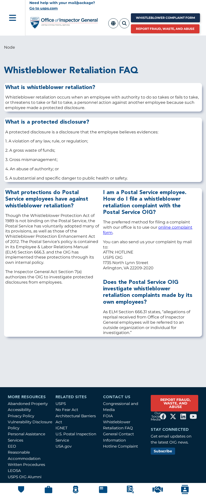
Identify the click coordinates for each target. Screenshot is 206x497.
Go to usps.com (43, 8)
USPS (61, 403)
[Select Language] (113, 26)
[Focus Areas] (130, 492)
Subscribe (163, 451)
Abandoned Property (28, 403)
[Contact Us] (185, 493)
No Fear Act (67, 409)
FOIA (108, 415)
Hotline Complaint (120, 446)
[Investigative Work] (75, 492)
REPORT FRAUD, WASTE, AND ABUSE (175, 403)
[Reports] (103, 492)
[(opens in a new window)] (163, 416)
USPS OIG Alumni (24, 476)
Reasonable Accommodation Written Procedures (26, 458)
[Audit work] (48, 492)
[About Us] (21, 491)
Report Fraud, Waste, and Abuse (165, 29)
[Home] (64, 26)
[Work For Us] (157, 491)
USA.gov (64, 446)
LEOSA (14, 470)
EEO (12, 446)
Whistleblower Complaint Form (165, 18)
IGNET (62, 428)
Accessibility (19, 409)
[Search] (124, 26)
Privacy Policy (21, 415)
